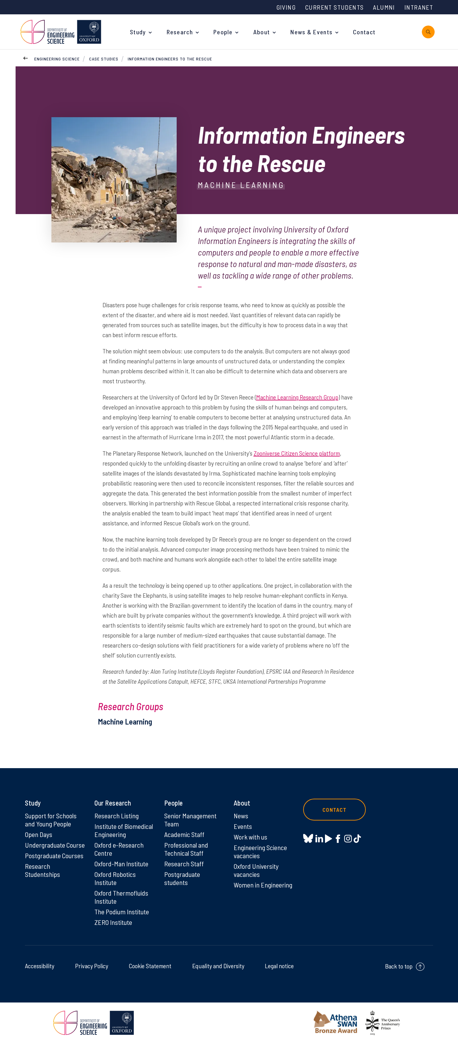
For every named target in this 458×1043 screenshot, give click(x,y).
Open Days (38, 834)
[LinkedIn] (319, 838)
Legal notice (279, 965)
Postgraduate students (182, 878)
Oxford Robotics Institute (115, 878)
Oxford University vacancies (256, 870)
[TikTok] (357, 838)
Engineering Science (57, 58)
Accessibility (39, 965)
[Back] (25, 57)
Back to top (399, 966)
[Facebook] (338, 838)
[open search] (428, 32)
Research (180, 32)
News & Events (311, 32)
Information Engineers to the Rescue (170, 58)
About (261, 32)
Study (138, 32)
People (223, 32)
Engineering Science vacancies (260, 851)
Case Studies (103, 58)
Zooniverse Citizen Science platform (297, 453)
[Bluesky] (308, 839)
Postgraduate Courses (54, 855)
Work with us (250, 837)
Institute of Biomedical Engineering (123, 830)
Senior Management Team (190, 819)
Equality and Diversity (218, 965)
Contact (364, 32)
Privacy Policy (91, 965)
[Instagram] (348, 838)
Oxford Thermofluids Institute (121, 897)
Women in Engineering (263, 885)
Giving (286, 7)
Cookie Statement (150, 965)
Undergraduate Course (55, 845)
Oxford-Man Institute (121, 863)
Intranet (418, 7)
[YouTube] (328, 838)
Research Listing (116, 815)
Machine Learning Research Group (297, 397)
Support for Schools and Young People (51, 819)
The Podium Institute (121, 911)
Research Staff (184, 863)
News (241, 815)
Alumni (384, 7)
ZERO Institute (113, 922)
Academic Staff (184, 834)
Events (243, 826)
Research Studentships (42, 870)
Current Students (334, 7)
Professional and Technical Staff (186, 849)
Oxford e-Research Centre (119, 849)
